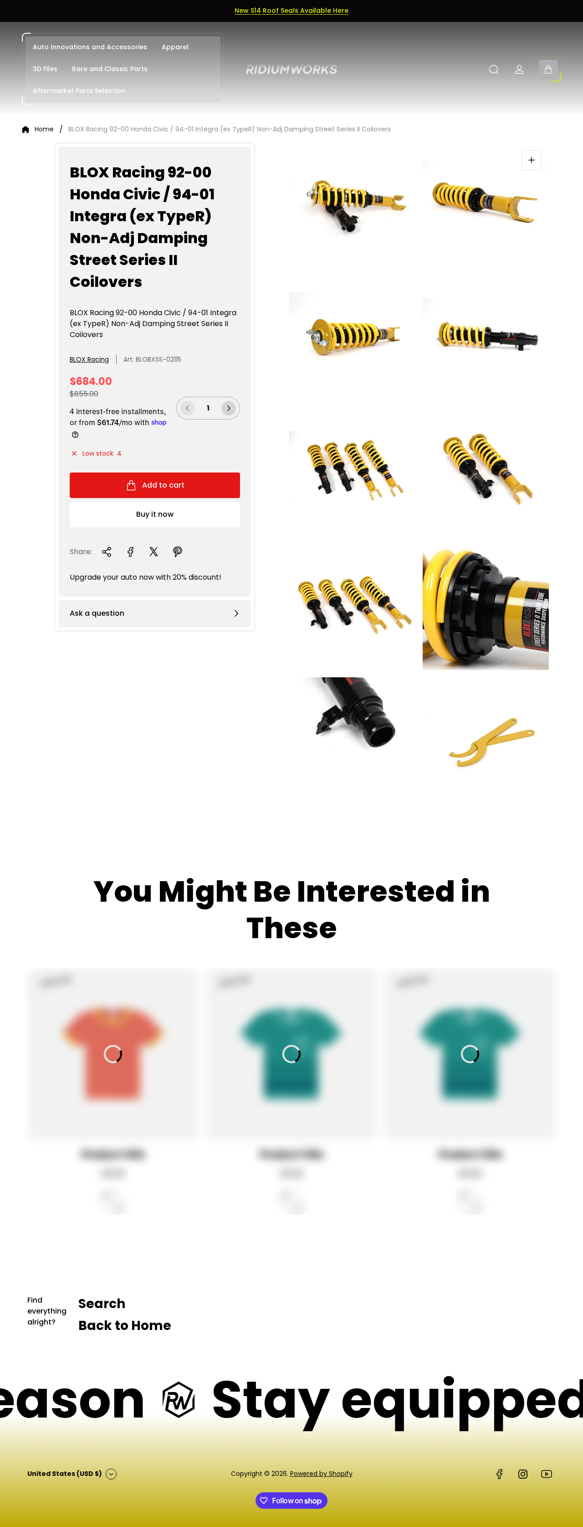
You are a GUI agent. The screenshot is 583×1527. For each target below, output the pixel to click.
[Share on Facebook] (130, 552)
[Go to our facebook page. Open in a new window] (499, 1474)
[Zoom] (532, 160)
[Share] (106, 552)
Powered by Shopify (321, 1473)
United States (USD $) (64, 1473)
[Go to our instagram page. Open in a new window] (523, 1474)
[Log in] (519, 69)
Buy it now (155, 514)
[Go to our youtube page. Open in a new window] (546, 1474)
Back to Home (124, 1326)
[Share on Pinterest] (178, 552)
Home (44, 129)
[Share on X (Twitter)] (154, 552)
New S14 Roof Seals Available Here (291, 10)
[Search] (494, 69)
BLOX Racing (89, 359)
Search (101, 1304)
